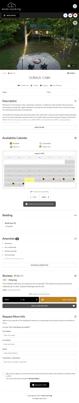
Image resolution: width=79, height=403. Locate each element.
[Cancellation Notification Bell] (43, 179)
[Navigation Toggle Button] (75, 6)
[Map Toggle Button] (65, 15)
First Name (6, 331)
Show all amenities (39, 265)
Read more (39, 127)
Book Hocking (47, 395)
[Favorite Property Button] (75, 23)
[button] (3, 44)
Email (4, 349)
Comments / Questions (11, 358)
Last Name (6, 340)
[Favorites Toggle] (75, 15)
